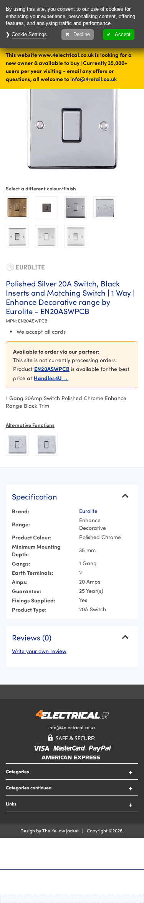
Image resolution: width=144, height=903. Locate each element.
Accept (123, 34)
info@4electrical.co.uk (72, 727)
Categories (17, 771)
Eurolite (88, 510)
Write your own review (39, 651)
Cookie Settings (29, 34)
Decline (81, 34)
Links (11, 803)
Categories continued (28, 787)
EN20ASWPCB (52, 368)
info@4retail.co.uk (93, 79)
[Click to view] (17, 207)
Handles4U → (51, 378)
